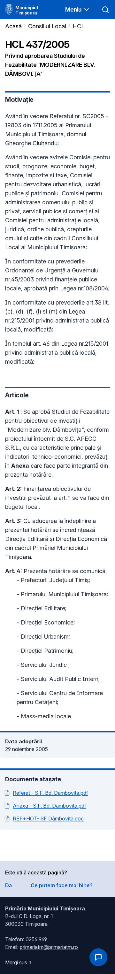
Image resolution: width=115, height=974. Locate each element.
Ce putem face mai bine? (62, 885)
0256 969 (36, 939)
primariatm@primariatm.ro (49, 947)
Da (8, 885)
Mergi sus (16, 962)
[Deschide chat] (98, 957)
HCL (78, 26)
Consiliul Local (47, 26)
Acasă (13, 26)
